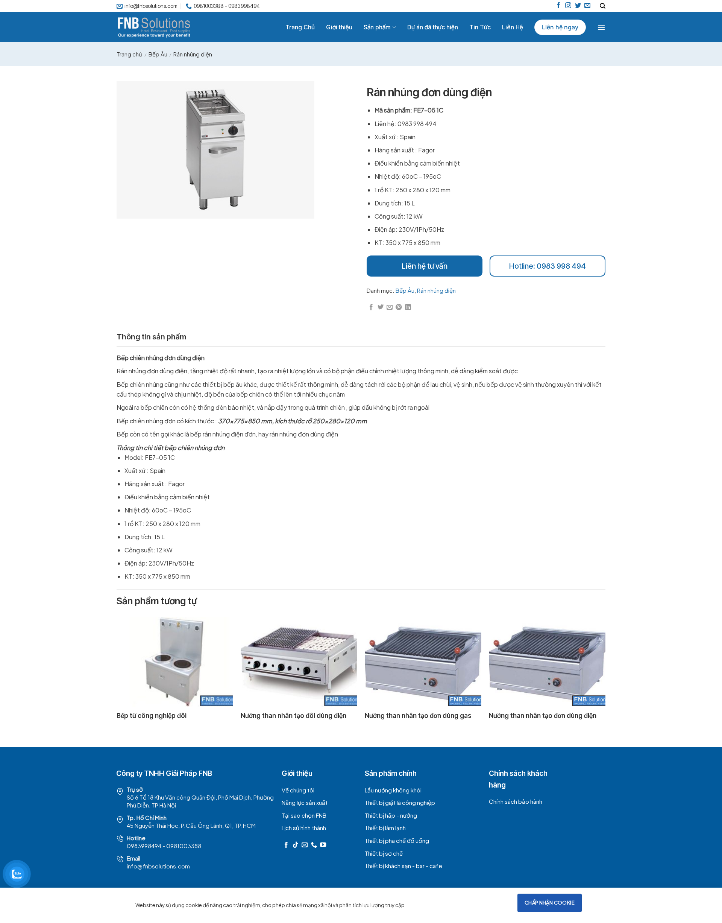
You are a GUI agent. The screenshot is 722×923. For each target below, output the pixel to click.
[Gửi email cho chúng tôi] (587, 6)
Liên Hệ (512, 27)
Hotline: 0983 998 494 (547, 266)
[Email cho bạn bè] (390, 307)
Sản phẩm (377, 27)
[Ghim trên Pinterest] (399, 307)
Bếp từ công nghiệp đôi (152, 715)
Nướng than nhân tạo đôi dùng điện (293, 715)
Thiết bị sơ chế (384, 853)
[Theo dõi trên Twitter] (578, 6)
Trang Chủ (300, 27)
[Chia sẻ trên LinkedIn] (408, 307)
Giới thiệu (339, 27)
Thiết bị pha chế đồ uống (397, 840)
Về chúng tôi (298, 790)
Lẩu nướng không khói (393, 790)
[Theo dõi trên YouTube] (323, 845)
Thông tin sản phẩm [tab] (151, 336)
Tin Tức (480, 27)
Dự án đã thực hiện (432, 27)
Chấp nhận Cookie (550, 903)
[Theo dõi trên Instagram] (568, 6)
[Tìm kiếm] (602, 6)
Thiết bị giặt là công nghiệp (400, 802)
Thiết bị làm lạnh (385, 827)
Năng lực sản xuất (305, 802)
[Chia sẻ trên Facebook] (371, 307)
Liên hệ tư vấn (424, 266)
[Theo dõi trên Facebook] (558, 6)
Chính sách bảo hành (515, 801)
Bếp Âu (158, 54)
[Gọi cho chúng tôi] (314, 845)
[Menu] (601, 27)
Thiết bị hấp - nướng (391, 815)
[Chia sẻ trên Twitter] (381, 307)
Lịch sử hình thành (304, 827)
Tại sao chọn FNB (304, 815)
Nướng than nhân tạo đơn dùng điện (542, 715)
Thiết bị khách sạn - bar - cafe (403, 865)
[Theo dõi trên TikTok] (296, 845)
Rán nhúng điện (192, 54)
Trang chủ (129, 54)
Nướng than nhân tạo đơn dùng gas (418, 715)
